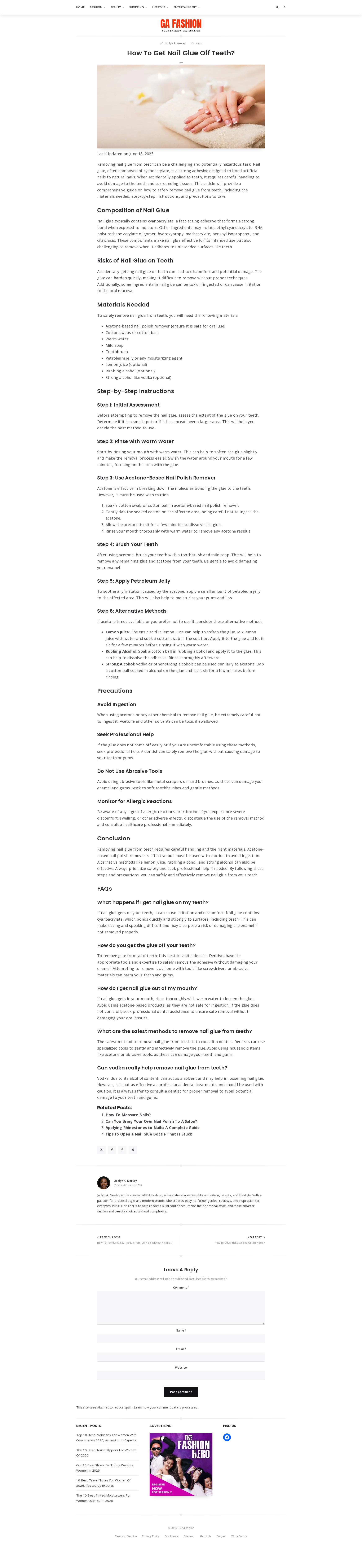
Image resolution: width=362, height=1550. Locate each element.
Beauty (115, 7)
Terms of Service (126, 1536)
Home (80, 7)
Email (181, 1349)
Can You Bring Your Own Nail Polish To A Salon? (151, 1121)
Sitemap (189, 1536)
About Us (205, 1536)
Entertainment (185, 7)
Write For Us (239, 1536)
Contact (221, 1536)
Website (181, 1367)
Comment (181, 1287)
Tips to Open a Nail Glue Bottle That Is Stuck (149, 1134)
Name (181, 1330)
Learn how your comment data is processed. (166, 1407)
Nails (199, 43)
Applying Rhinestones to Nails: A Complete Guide (153, 1127)
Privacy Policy (151, 1536)
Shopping (136, 7)
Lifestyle (158, 7)
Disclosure (172, 1536)
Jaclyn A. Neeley (125, 1181)
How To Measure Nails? (128, 1114)
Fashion (96, 7)
